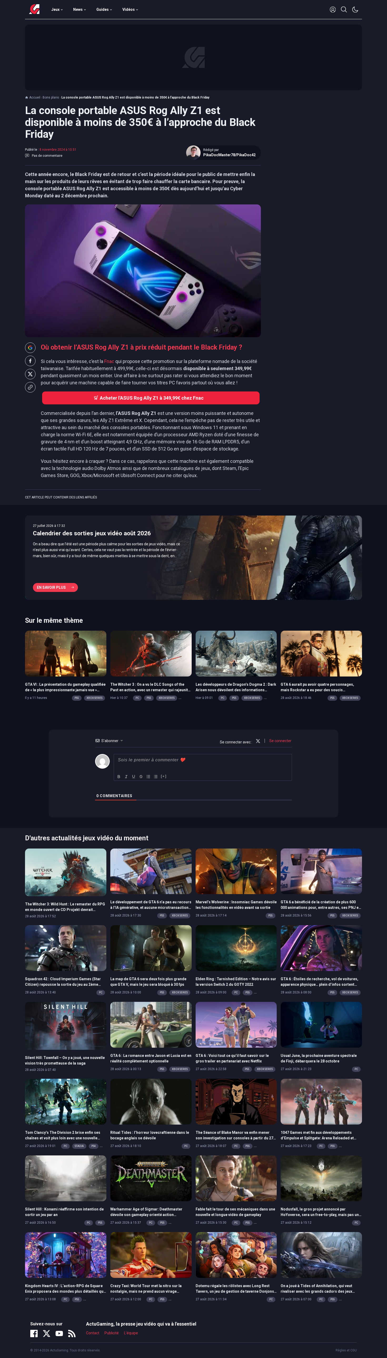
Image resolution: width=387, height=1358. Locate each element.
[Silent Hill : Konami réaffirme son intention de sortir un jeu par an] (65, 1177)
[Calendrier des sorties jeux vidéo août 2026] (193, 558)
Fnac (109, 361)
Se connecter (280, 741)
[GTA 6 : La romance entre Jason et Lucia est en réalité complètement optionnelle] (151, 1024)
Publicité (112, 1333)
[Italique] (126, 776)
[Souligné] (133, 776)
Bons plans (51, 97)
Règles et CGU (346, 1350)
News (78, 9)
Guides (102, 9)
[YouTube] (59, 1333)
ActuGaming (34, 9)
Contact (92, 1333)
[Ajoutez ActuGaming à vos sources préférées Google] (30, 347)
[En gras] (119, 776)
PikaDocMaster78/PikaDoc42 (229, 155)
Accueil (34, 97)
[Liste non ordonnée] (156, 776)
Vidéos (128, 9)
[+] (164, 776)
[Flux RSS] (72, 1333)
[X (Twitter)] (46, 1333)
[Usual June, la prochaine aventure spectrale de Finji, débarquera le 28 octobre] (321, 1024)
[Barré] (141, 776)
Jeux (55, 9)
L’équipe (131, 1333)
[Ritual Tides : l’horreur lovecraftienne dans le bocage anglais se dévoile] (151, 1101)
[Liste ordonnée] (148, 776)
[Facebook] (34, 1333)
